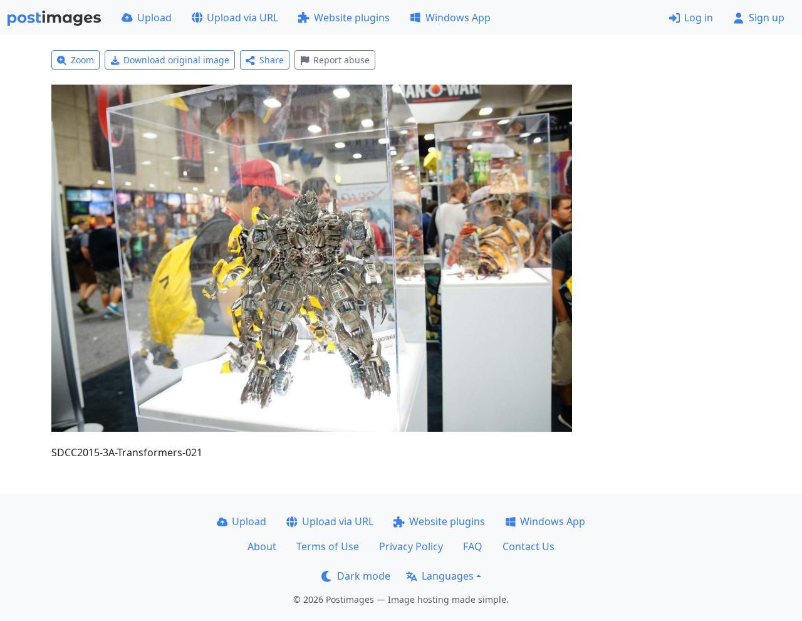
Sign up (766, 17)
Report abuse (341, 60)
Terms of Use (327, 546)
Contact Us (529, 546)
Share (271, 60)
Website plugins (352, 17)
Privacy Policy (411, 546)
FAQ (472, 546)
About (261, 546)
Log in (698, 17)
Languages (448, 576)
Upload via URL (242, 17)
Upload (154, 17)
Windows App (458, 17)
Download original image (176, 60)
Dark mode (363, 576)
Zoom (82, 60)
